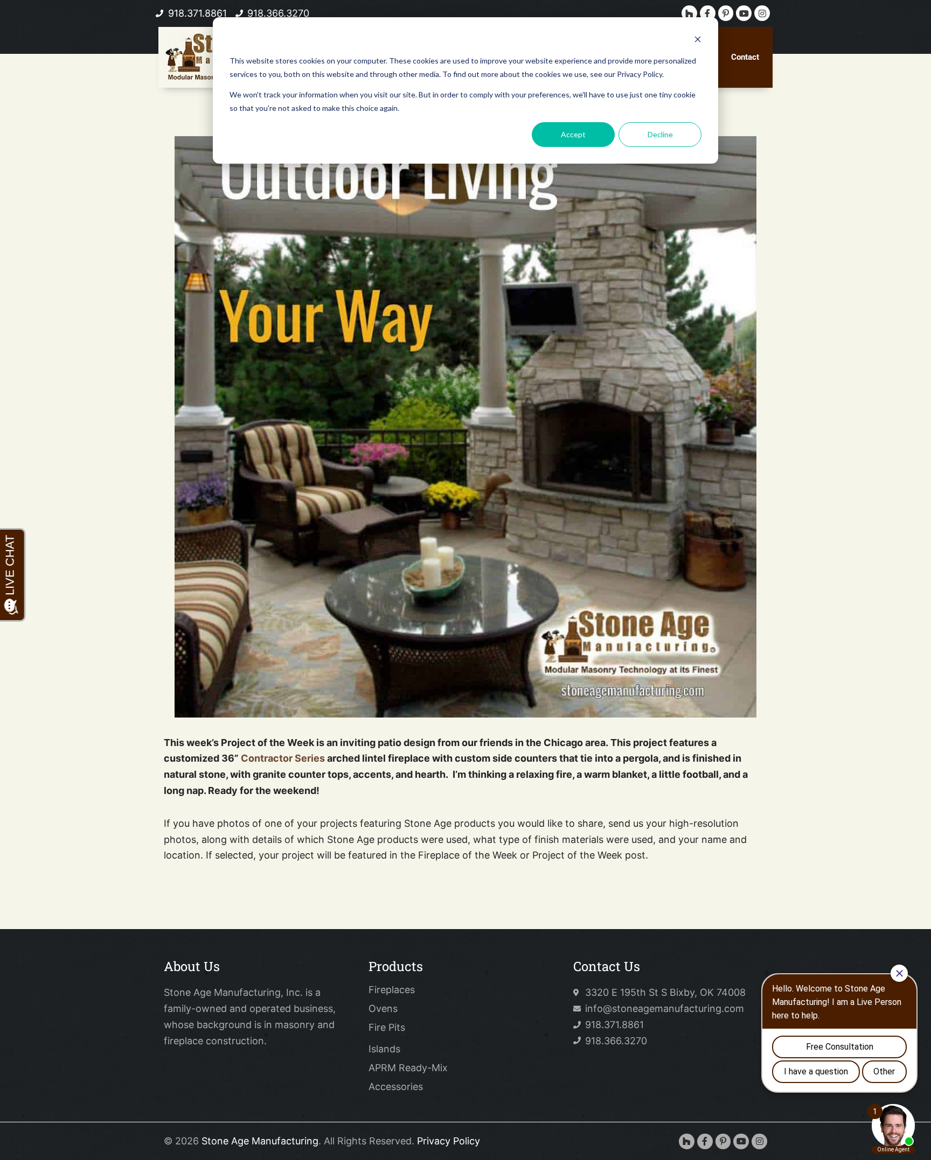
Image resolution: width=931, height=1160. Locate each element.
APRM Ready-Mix (408, 1068)
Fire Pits (387, 1027)
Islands (384, 1049)
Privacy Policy (448, 1141)
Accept (573, 134)
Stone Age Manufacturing (260, 1141)
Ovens (383, 1008)
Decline (660, 134)
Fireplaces (392, 990)
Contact (745, 57)
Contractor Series (283, 758)
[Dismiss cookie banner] (697, 40)
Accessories (396, 1086)
